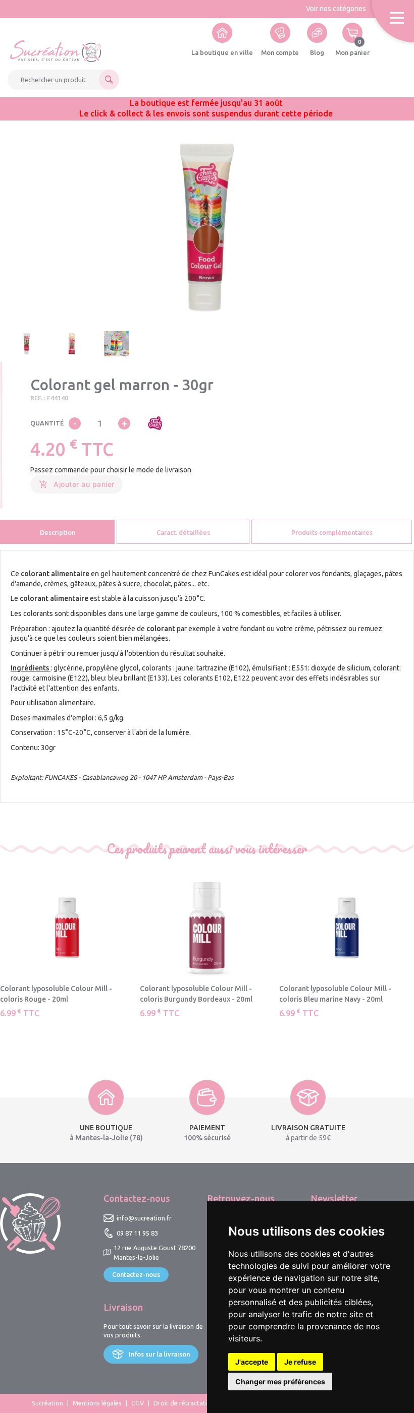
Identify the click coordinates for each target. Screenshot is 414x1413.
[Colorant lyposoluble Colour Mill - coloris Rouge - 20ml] (67, 928)
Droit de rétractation (184, 1402)
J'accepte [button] (251, 1362)
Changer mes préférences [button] (280, 1381)
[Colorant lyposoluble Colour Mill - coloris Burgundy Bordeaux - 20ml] (207, 928)
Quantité (47, 422)
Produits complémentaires (332, 532)
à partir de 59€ (308, 1138)
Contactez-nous (136, 1274)
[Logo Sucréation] (55, 51)
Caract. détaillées (183, 532)
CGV (137, 1402)
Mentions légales (97, 1402)
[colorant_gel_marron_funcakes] (207, 228)
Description (57, 532)
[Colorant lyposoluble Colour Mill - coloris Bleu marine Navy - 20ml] (346, 928)
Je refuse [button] (300, 1362)
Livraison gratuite (308, 1128)
